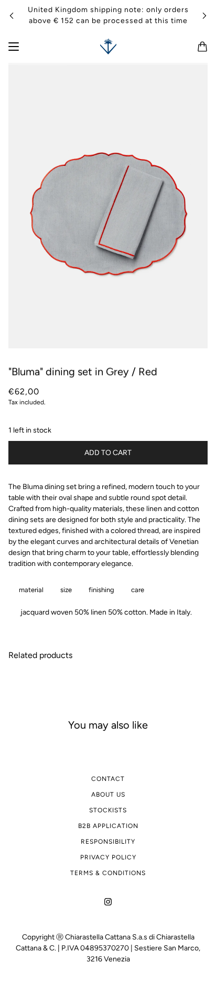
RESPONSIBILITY (108, 841)
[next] (204, 15)
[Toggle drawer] (13, 46)
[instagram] (108, 901)
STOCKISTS (108, 810)
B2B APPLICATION (108, 826)
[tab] (29, 589)
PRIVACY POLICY (108, 857)
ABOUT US (108, 794)
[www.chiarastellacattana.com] (108, 46)
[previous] (11, 15)
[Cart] (202, 46)
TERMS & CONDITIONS (108, 873)
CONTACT (108, 778)
